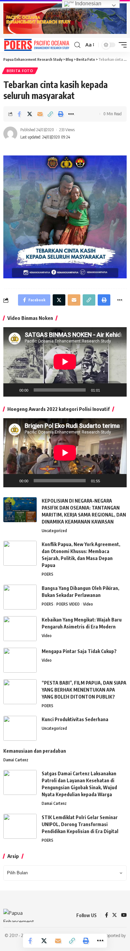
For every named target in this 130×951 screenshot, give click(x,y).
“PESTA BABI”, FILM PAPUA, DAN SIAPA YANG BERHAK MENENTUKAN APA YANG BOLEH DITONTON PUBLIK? (84, 690)
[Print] (60, 114)
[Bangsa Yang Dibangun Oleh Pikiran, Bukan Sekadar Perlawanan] (20, 597)
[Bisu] (107, 390)
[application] (65, 361)
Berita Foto (20, 71)
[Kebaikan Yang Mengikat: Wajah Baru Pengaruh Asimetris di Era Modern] (20, 628)
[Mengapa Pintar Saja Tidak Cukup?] (20, 660)
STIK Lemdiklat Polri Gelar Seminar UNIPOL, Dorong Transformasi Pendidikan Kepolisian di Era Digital (80, 824)
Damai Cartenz (15, 759)
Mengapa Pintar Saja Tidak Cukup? (79, 651)
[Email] (40, 114)
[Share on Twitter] (29, 114)
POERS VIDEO (68, 604)
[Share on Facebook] (19, 114)
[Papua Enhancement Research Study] (36, 45)
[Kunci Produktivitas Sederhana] (20, 728)
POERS (47, 574)
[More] (71, 114)
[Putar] (12, 390)
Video (88, 604)
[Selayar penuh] (118, 390)
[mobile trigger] (121, 45)
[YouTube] (124, 915)
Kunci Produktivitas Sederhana (75, 719)
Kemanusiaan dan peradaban (34, 751)
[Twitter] (114, 915)
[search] (77, 45)
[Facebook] (106, 915)
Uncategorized (54, 530)
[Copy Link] (50, 114)
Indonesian (87, 3)
